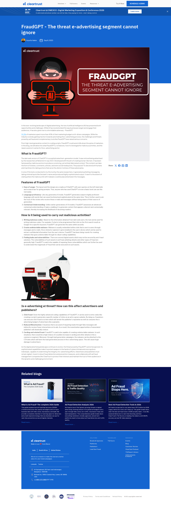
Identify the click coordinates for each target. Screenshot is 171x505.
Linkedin (34, 464)
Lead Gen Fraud (95, 449)
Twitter (40, 464)
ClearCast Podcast (131, 449)
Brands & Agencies (96, 441)
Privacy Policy (88, 496)
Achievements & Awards (130, 455)
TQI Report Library (131, 452)
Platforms (93, 443)
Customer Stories (131, 446)
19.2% (23, 134)
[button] (62, 4)
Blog (127, 443)
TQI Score (111, 441)
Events (83, 3)
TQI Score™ (74, 3)
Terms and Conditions (102, 496)
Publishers (93, 446)
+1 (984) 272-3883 (40, 479)
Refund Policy (117, 496)
